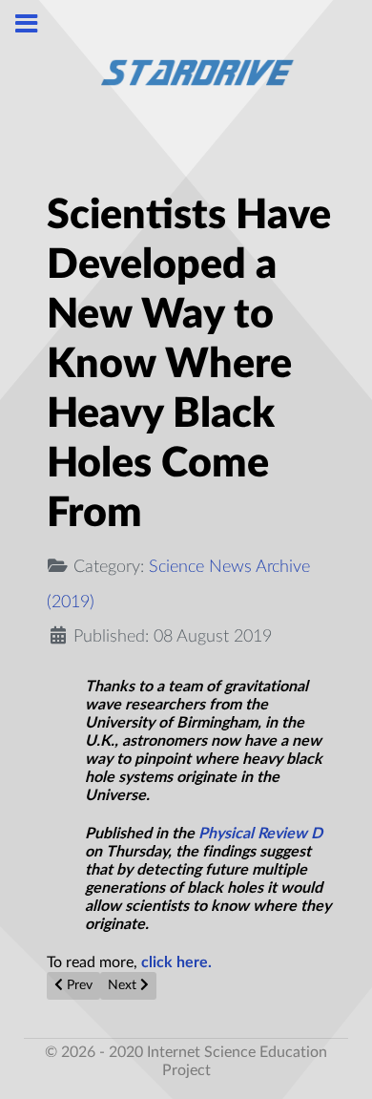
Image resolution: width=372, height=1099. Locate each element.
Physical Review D (258, 833)
